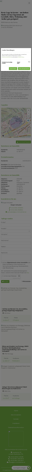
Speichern (13, 68)
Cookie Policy (21, 57)
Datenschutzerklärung (7, 57)
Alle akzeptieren (24, 68)
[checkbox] (29, 61)
